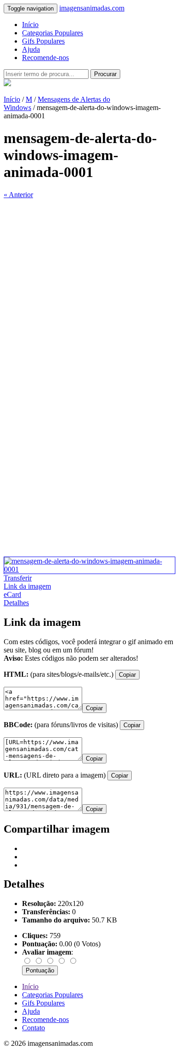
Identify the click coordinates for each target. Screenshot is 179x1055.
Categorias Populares (52, 33)
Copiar (127, 674)
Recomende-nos (45, 57)
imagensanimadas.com (91, 8)
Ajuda (31, 49)
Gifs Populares (43, 41)
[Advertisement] (89, 288)
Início (30, 24)
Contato (33, 1028)
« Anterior (18, 195)
